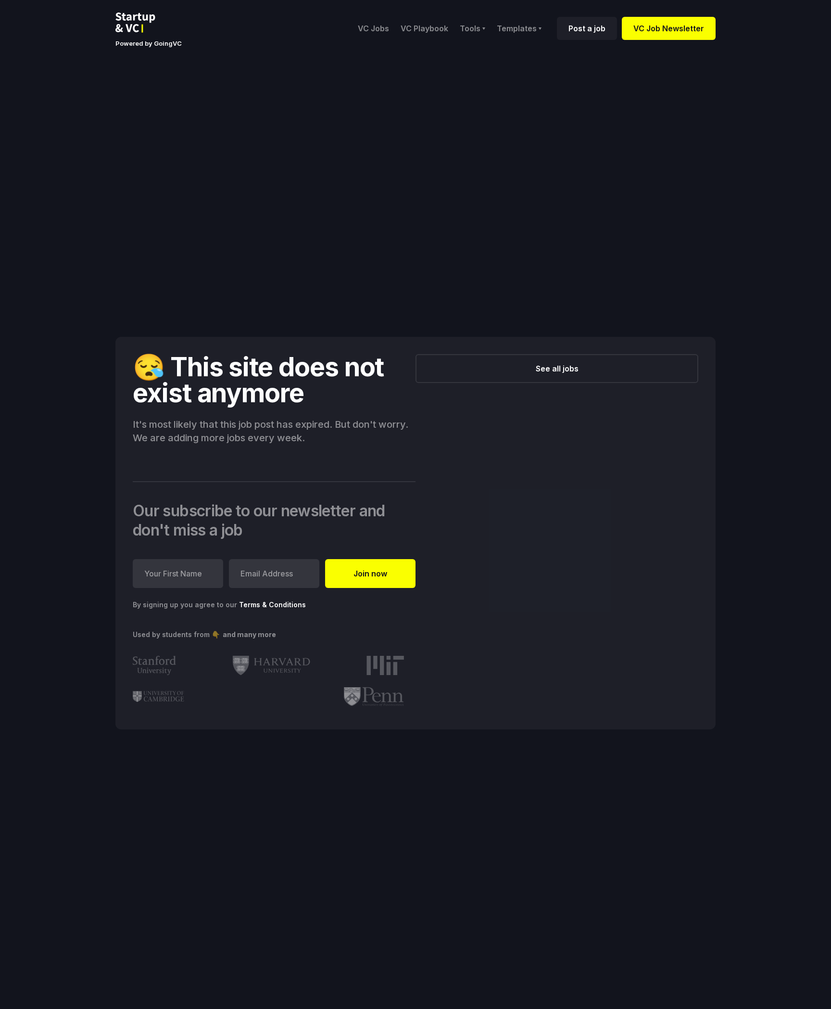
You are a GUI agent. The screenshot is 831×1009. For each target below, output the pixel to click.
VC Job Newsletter (668, 28)
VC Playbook (424, 28)
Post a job (586, 28)
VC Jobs (373, 28)
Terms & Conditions (272, 604)
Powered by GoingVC (148, 43)
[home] (142, 23)
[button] (472, 28)
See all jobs (557, 368)
